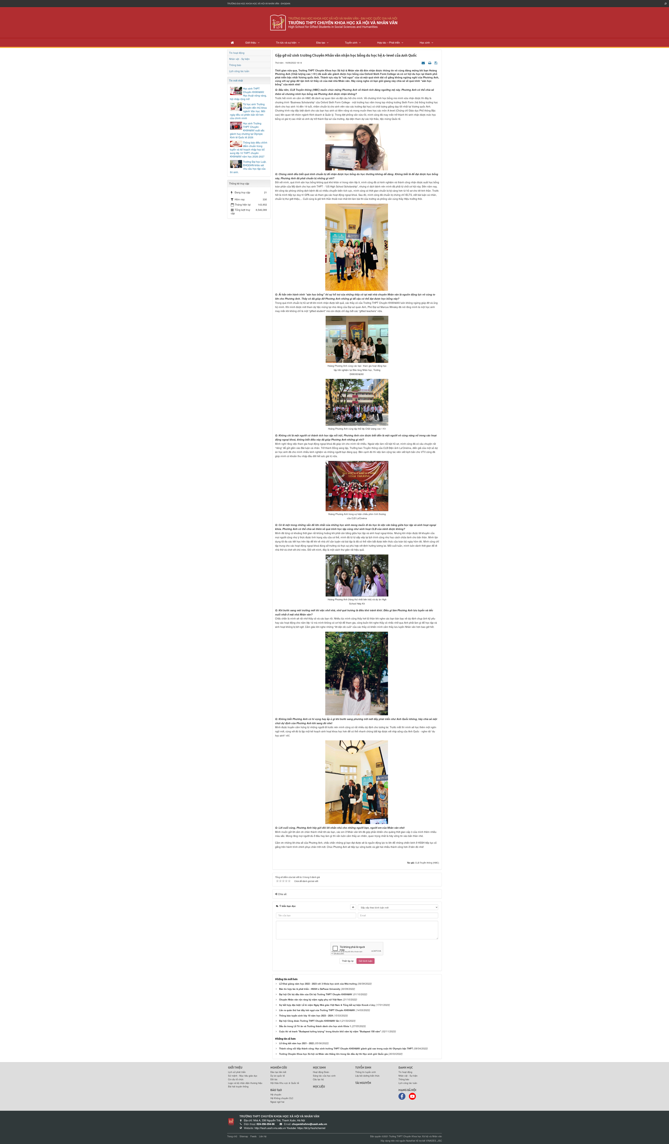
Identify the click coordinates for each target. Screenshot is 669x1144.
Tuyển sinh (351, 42)
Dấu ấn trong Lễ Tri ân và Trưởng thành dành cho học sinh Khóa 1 (315, 1026)
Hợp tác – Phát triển (388, 42)
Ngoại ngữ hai (277, 1101)
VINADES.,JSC (434, 1140)
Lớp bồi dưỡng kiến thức (367, 1075)
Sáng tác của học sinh (324, 1075)
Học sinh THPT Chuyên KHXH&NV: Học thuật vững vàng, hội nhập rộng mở (248, 94)
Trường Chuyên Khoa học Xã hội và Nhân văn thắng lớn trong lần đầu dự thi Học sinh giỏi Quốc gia (333, 1054)
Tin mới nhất (236, 80)
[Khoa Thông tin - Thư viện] (230, 1121)
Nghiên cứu (278, 1067)
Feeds (253, 1136)
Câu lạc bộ (318, 1079)
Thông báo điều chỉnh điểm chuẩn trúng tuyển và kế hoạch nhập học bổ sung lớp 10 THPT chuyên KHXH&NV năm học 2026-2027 (248, 149)
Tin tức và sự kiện (286, 42)
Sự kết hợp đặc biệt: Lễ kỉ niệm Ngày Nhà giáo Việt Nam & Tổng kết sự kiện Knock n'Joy (327, 1005)
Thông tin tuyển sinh (365, 1072)
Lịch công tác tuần (239, 71)
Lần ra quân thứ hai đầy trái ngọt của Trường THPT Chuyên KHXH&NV (317, 1010)
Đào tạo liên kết (278, 1072)
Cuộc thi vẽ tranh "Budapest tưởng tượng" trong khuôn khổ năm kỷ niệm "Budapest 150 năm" (330, 1031)
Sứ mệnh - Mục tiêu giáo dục (242, 1075)
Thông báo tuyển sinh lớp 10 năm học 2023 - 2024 (306, 1015)
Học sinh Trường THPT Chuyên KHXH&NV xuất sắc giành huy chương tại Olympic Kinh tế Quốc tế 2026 (247, 130)
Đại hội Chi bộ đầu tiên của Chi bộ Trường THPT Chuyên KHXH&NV (315, 994)
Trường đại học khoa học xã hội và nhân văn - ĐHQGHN (258, 3)
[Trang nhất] (232, 42)
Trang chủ (232, 1136)
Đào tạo (320, 42)
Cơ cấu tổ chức (236, 1079)
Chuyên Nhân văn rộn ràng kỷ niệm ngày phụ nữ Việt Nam (310, 999)
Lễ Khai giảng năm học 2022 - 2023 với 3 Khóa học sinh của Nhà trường (318, 983)
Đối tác (274, 1079)
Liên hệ (262, 1136)
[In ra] (430, 62)
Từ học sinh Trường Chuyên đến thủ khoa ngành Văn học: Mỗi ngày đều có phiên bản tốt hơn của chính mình (248, 111)
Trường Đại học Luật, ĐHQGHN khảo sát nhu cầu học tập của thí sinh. (248, 167)
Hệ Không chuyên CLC (281, 1098)
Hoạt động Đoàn (321, 1072)
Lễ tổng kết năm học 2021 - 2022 (296, 1043)
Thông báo (235, 65)
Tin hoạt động (236, 53)
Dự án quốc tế (277, 1075)
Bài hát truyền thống (238, 1086)
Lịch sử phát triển (237, 1072)
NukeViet (410, 1140)
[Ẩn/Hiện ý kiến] (353, 907)
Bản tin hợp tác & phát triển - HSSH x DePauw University (309, 989)
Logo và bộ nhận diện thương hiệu (245, 1083)
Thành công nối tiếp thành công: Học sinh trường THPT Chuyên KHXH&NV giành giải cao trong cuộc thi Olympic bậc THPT (346, 1048)
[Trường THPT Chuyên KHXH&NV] (334, 22)
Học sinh (425, 42)
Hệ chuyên (275, 1094)
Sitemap (244, 1136)
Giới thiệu (250, 42)
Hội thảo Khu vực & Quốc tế (284, 1083)
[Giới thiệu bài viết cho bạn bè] (424, 62)
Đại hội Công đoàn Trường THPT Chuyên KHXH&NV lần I (310, 1020)
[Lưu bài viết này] (436, 62)
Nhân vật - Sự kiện (239, 59)
